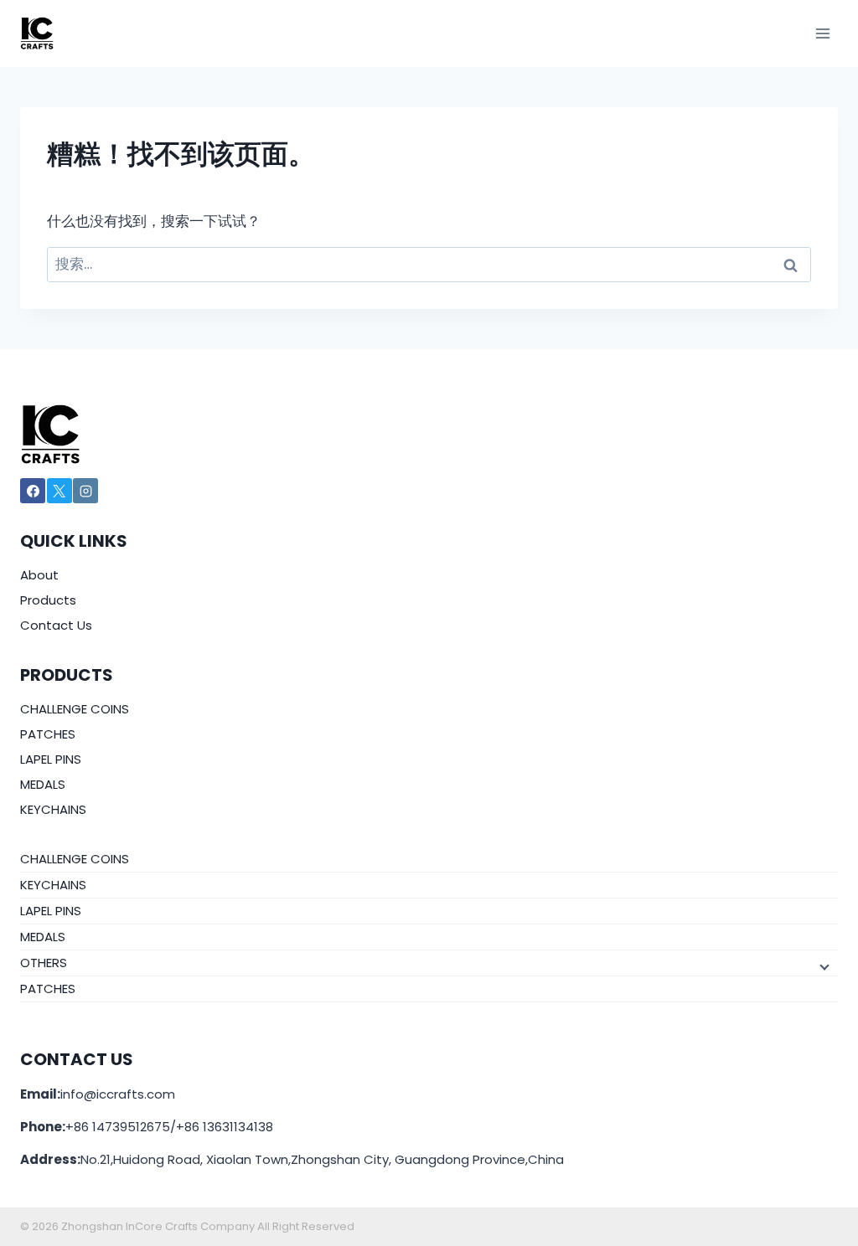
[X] (59, 490)
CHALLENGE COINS (74, 709)
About (39, 575)
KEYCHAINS (53, 809)
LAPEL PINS (50, 759)
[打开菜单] (822, 33)
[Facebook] (32, 490)
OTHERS (43, 962)
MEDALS (42, 784)
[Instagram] (85, 490)
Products (48, 600)
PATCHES (47, 734)
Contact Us (56, 625)
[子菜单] (823, 965)
